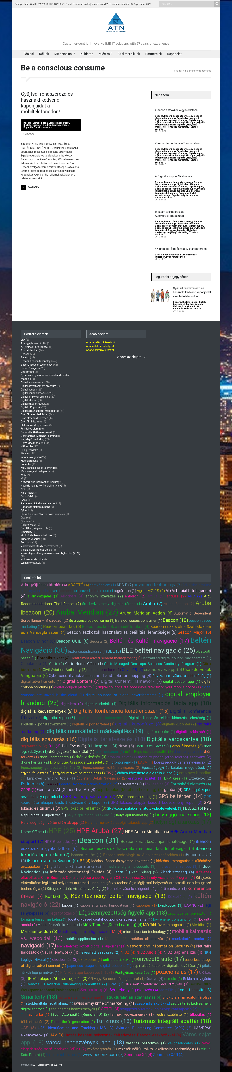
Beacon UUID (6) (72, 641)
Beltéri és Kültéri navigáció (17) (149, 641)
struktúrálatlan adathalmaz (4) (134, 997)
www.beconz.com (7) (103, 1054)
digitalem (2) (72, 704)
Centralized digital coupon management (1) (176, 658)
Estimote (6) (32, 783)
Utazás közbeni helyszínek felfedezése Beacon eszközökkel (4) (122, 1035)
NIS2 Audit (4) (149, 952)
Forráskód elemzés (32, 428)
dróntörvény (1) (124, 762)
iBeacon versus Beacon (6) (52, 860)
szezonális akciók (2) (152, 1003)
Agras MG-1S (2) (151, 591)
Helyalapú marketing (32, 439)
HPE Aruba (27, 446)
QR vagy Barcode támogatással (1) (116, 979)
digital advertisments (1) (41, 681)
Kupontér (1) (146, 905)
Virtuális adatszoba (32, 559)
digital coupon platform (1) (75, 687)
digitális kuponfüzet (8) (138, 724)
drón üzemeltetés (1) (57, 757)
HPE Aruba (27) (100, 831)
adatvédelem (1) (103, 585)
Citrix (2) (56, 664)
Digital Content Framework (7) (131, 681)
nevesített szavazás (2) (99, 952)
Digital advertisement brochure (171, 120)
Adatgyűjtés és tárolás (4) (44, 585)
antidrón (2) (135, 596)
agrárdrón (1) (125, 591)
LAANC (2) (193, 905)
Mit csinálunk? (64, 54)
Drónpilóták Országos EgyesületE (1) (80, 762)
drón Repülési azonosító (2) (149, 751)
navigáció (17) (38, 945)
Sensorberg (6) (94, 989)
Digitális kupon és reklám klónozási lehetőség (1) (170, 718)
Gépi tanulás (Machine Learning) (39, 435)
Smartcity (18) (39, 996)
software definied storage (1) (81, 997)
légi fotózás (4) (64, 913)
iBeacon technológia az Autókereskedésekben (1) (143, 855)
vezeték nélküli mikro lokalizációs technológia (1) (159, 1049)
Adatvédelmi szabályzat (100, 346)
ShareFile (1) (169, 990)
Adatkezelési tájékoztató (100, 342)
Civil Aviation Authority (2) (65, 670)
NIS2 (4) (128, 952)
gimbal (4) (173, 789)
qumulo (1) (173, 979)
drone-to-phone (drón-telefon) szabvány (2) (174, 757)
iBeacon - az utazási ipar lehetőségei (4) (157, 841)
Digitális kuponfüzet (59, 123)
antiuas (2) (176, 596)
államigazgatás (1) (43, 596)
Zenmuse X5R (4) (168, 1054)
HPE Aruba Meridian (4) (147, 831)
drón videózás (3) (91, 757)
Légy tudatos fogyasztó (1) (189, 913)
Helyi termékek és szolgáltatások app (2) (119, 822)
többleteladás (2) (35, 1022)
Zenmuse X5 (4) (138, 1054)
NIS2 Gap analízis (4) (182, 952)
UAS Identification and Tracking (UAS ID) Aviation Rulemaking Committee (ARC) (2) (115, 1028)
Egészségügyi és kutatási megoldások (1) (176, 767)
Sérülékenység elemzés (34, 528)
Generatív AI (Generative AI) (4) (66, 789)
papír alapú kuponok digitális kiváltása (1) (166, 965)
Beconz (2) (99, 641)
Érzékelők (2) (199, 778)
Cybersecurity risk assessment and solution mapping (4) (100, 675)
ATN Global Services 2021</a (47, 1065)
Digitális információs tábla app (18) (164, 703)
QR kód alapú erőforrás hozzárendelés (43, 514)
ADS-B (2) (124, 585)
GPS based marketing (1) (136, 797)
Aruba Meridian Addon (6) (146, 613)
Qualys (25, 517)
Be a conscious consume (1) (91, 620)
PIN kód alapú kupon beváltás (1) (87, 972)
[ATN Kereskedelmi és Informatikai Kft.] (116, 33)
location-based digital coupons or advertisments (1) (110, 919)
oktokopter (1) (90, 959)
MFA (23, 474)
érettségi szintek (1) (145, 778)
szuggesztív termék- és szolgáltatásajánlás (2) (158, 1009)
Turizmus (26, 542)
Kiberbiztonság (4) (177, 872)
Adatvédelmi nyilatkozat (100, 350)
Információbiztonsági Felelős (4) (80, 872)
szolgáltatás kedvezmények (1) (75, 1009)
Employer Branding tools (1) (51, 778)
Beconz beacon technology (178, 116)
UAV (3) (56, 1035)
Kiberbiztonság (29, 460)
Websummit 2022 (31, 562)
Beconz (27, 123)
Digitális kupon (40, 123)
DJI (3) (54, 746)
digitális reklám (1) (159, 732)
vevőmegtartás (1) (102, 1049)
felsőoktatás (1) (131, 784)
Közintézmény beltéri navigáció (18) (118, 896)
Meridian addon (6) (39, 931)
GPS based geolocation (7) (89, 796)
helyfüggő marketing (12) (183, 815)
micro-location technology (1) (147, 931)
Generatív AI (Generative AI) (37, 432)
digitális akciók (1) (101, 704)
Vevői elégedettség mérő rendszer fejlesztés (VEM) (50, 553)
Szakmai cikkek (129, 54)
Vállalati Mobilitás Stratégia (36, 549)
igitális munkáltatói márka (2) (75, 866)
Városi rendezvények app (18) (85, 1042)
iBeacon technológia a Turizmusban (177, 143)
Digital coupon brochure (167, 122)
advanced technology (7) (158, 584)
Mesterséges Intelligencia (35, 471)
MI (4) (117, 931)
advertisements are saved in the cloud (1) (82, 591)
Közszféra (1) (180, 896)
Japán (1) (121, 872)
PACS (24, 499)
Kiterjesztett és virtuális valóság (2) (76, 888)
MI (22, 478)
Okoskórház (28, 496)
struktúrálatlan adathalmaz (36, 535)
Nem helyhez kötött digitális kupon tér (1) (91, 946)
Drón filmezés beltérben (168, 254)
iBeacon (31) (98, 840)
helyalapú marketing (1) (135, 815)
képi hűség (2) (145, 872)
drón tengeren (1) (188, 751)
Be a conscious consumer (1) (138, 620)
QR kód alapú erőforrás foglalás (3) (57, 978)
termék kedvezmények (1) (132, 1014)
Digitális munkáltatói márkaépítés (40, 410)
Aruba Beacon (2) (179, 604)
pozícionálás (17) (177, 972)
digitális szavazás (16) (49, 739)
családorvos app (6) (163, 669)
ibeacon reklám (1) (85, 855)
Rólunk (44, 54)
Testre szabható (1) (171, 1014)
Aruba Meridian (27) (87, 612)
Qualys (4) (154, 978)
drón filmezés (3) (187, 746)
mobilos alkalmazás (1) (150, 939)
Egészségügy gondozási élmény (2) (51, 767)
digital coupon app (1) (181, 681)
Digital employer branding (35, 396)
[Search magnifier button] (217, 4)
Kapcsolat (174, 54)
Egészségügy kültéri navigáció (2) (111, 767)
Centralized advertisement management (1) (106, 658)
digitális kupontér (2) (179, 724)
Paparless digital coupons (184, 195)
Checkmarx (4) (34, 663)
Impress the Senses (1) (177, 866)
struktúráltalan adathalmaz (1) (49, 1003)
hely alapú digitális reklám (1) (91, 815)
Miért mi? (105, 54)
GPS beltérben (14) (180, 796)
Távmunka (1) (38, 1014)
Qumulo (25, 521)
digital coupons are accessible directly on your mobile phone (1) (149, 687)
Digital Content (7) (81, 681)
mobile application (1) (84, 939)
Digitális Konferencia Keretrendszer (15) (121, 711)
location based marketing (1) (44, 919)
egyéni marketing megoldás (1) (80, 773)
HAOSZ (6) (193, 808)
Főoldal (29, 54)
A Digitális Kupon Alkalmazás (173, 176)
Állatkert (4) (72, 596)
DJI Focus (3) (74, 746)
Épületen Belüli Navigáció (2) (101, 778)
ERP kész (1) (175, 778)
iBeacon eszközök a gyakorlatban (176, 110)
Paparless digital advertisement (39, 503)
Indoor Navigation (31, 457)
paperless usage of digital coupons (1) (99, 965)
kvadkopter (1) (170, 905)
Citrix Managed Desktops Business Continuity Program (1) (152, 664)
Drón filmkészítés (175, 257)
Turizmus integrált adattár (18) (172, 1021)
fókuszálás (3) (157, 784)
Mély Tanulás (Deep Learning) (38, 467)
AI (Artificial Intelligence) (35, 346)
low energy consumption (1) (175, 919)
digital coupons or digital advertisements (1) (124, 695)
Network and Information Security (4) (161, 946)
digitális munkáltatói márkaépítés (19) (95, 731)
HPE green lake (29, 450)
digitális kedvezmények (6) (46, 711)
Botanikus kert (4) (53, 658)
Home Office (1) (34, 832)
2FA (23, 339)
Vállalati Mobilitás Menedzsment (39, 546)
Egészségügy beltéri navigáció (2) (182, 762)
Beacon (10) (175, 620)
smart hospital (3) (195, 990)
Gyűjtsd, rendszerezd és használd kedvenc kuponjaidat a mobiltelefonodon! (47, 103)
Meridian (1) (201, 925)
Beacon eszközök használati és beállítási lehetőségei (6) (122, 632)
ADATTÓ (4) (78, 585)
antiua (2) (156, 596)
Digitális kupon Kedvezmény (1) (46, 724)
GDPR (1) (28, 790)
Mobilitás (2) (116, 939)
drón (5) (126, 746)
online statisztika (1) (119, 959)
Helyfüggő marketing (177, 127)
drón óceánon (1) (109, 751)
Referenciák (28, 524)
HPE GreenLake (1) (60, 841)
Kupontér (28, 127)
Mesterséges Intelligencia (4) (84, 931)
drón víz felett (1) (122, 757)
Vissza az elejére (129, 357)
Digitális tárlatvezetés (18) (111, 739)
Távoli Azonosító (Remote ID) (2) (80, 1014)
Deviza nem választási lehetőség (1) (181, 676)
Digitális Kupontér (32, 125)
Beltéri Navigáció (30, 368)
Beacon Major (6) (194, 632)
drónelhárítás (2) (35, 762)
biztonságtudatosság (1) (87, 651)
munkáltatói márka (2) (191, 939)
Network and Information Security (40, 482)
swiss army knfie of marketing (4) (104, 1003)
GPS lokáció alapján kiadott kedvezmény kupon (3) (156, 802)
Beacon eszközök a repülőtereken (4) (116, 626)
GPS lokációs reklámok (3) (83, 808)
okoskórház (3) (65, 959)
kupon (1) (70, 905)
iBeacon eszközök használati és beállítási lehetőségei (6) (136, 848)
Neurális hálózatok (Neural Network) (41, 485)
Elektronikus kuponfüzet (55, 125)
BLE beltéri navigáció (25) (158, 650)
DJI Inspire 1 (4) (102, 746)
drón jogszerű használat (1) (71, 751)
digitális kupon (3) (59, 717)
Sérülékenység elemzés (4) (133, 990)
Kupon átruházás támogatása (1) (107, 905)
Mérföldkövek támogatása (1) (167, 925)
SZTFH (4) (110, 1009)
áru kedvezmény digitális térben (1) (112, 604)
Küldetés (86, 54)
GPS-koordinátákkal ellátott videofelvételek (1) (144, 808)
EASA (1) (145, 762)
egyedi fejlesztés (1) (37, 773)
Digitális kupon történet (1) (93, 724)
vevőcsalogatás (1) (184, 1043)
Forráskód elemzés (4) (190, 784)
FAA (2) (51, 784)
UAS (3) (28, 1028)
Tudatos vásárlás (43, 127)
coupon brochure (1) (104, 670)
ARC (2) (195, 596)
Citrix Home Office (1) (84, 664)
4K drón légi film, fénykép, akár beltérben (181, 249)
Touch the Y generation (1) (73, 1022)
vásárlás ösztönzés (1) (146, 1043)
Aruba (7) (152, 603)
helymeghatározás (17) (182, 822)
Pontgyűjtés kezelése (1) (135, 972)
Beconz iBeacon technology (37, 364)
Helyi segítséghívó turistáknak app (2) (52, 822)
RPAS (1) (115, 984)
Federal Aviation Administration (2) (88, 784)
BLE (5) (114, 651)
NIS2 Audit (27, 492)
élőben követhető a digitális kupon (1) (147, 773)
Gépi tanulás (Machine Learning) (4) (129, 789)
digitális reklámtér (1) (193, 732)
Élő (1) (111, 773)
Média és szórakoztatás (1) (59, 925)
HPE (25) (62, 831)
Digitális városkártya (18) (179, 739)
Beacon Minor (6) (38, 641)
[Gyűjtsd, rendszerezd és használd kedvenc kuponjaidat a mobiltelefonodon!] (160, 295)
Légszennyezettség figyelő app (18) (122, 912)
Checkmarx (27, 371)
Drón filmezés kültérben (34, 418)
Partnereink (153, 54)
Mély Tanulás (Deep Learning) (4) (112, 924)
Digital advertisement (188, 118)
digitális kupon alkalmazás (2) (101, 718)
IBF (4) (84, 861)
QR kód (25, 510)
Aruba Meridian (29, 350)
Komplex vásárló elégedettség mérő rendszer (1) (147, 888)
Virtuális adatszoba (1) (64, 1055)
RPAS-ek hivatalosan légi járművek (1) (156, 984)
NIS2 (23, 489)
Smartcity (26, 531)
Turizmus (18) (114, 1021)
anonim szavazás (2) (104, 596)
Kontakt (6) (57, 896)
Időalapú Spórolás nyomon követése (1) (123, 861)
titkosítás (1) (200, 1014)
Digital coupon (195, 120)
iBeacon (25, 453)
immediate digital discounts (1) (129, 866)
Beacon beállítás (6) (62, 626)
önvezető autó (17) (160, 959)
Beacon (25, 354)
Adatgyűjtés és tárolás (34, 343)
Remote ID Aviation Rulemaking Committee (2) (67, 984)
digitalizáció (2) (34, 746)
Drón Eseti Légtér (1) (153, 746)
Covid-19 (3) (132, 669)
